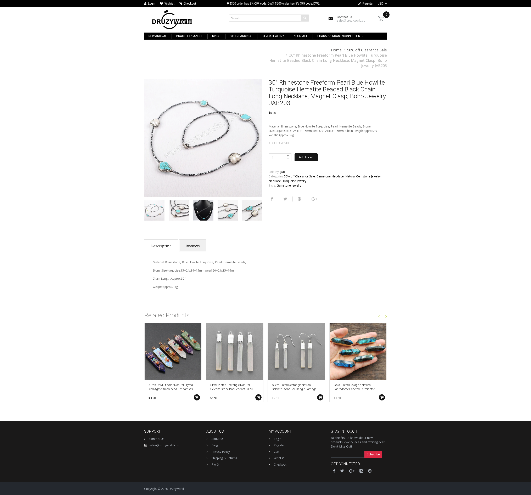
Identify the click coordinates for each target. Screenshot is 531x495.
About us (218, 439)
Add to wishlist (281, 143)
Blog (215, 445)
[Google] (313, 199)
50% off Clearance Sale (367, 49)
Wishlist (279, 458)
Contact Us (156, 439)
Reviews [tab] (193, 245)
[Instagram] (361, 471)
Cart (276, 452)
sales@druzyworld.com (164, 445)
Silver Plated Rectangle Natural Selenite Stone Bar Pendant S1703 (232, 387)
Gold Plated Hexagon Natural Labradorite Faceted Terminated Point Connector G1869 (354, 387)
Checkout (280, 464)
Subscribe (373, 454)
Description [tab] (161, 245)
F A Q (215, 464)
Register (279, 445)
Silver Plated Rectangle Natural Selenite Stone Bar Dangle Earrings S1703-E (294, 387)
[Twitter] (284, 199)
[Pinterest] (369, 471)
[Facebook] (271, 199)
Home (336, 49)
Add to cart (306, 157)
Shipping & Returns (224, 458)
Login (277, 439)
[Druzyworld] (172, 18)
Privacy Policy (221, 452)
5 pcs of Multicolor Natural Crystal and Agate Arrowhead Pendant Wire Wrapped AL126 (172, 387)
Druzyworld (176, 489)
